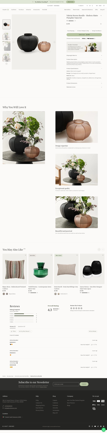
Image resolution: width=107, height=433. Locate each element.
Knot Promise (71, 403)
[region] (34, 42)
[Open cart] (92, 5)
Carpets (55, 400)
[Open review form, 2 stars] (74, 308)
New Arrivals (76, 9)
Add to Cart (15, 282)
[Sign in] (90, 5)
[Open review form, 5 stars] (81, 308)
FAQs (37, 400)
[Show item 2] (6, 35)
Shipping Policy (40, 405)
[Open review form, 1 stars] (71, 308)
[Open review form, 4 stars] (79, 308)
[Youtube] (95, 426)
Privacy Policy (43, 387)
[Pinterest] (101, 426)
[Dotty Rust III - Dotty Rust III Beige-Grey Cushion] (66, 269)
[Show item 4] (6, 57)
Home (4, 376)
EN (96, 5)
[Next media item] (54, 42)
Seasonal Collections (87, 9)
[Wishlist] (87, 5)
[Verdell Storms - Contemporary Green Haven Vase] (40, 269)
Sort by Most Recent (24, 331)
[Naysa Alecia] (4, 294)
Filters (14, 331)
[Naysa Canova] (7, 294)
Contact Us (39, 403)
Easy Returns (39, 408)
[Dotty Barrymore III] (58, 294)
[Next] (102, 249)
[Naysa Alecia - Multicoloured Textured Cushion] (15, 269)
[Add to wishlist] (101, 16)
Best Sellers (67, 9)
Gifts (96, 9)
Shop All (102, 9)
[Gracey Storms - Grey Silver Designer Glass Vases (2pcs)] (92, 269)
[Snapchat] (103, 426)
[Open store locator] (103, 5)
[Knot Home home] (8, 426)
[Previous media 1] (13, 42)
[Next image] (25, 269)
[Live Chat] (104, 430)
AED (100, 5)
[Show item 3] (6, 46)
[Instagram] (89, 426)
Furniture (55, 405)
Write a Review (92, 331)
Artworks (28, 9)
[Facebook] (92, 426)
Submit (84, 384)
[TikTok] (98, 426)
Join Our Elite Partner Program (76, 400)
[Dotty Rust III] (55, 294)
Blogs (68, 405)
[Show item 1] (6, 24)
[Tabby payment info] (83, 38)
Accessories (10, 376)
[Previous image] (4, 269)
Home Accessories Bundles (22, 376)
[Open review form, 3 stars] (76, 308)
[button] (34, 42)
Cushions (55, 403)
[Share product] (101, 24)
